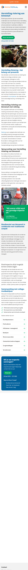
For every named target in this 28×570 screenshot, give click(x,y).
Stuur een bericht (8, 37)
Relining (3, 132)
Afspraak (7, 373)
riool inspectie (12, 96)
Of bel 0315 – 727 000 (10, 376)
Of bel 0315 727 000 (7, 41)
